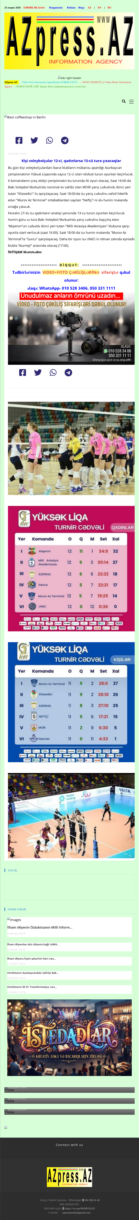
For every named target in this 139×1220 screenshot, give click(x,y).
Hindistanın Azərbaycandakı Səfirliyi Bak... (33, 973)
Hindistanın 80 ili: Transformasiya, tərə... (32, 987)
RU (109, 7)
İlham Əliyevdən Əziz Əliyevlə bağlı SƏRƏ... (33, 944)
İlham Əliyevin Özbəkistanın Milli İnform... (39, 927)
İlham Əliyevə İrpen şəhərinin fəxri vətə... (31, 958)
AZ (89, 7)
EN (99, 7)
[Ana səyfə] (69, 42)
